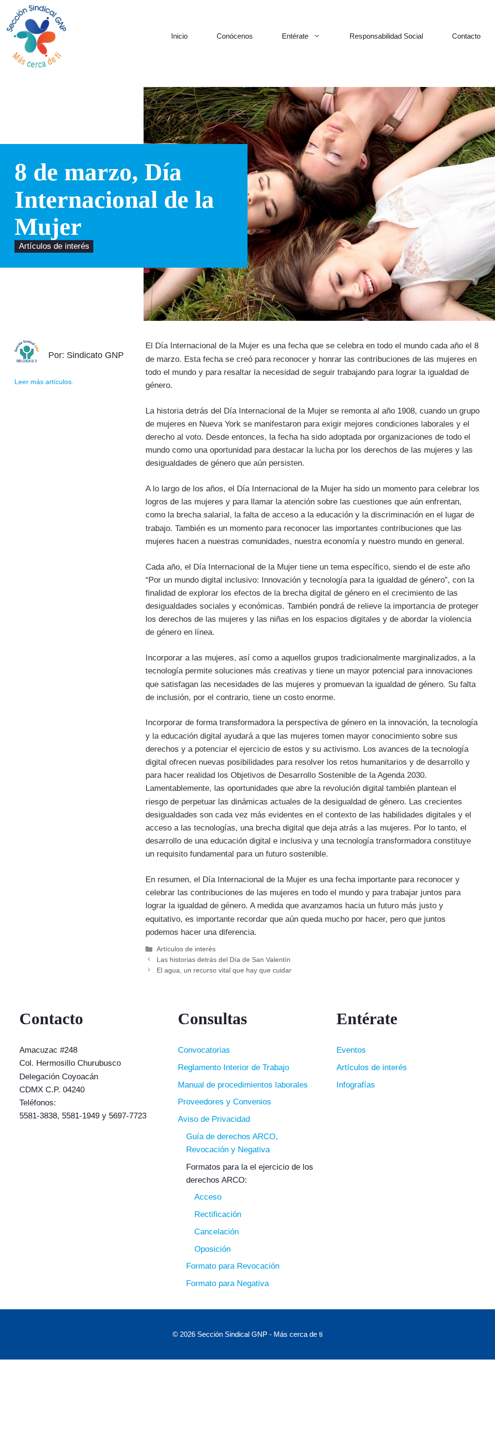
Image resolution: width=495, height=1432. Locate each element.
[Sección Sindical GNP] (36, 36)
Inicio (179, 36)
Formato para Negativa (227, 1283)
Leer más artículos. (44, 382)
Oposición (212, 1249)
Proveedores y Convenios (224, 1101)
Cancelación (216, 1231)
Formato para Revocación (232, 1266)
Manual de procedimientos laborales (243, 1084)
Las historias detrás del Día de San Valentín (224, 959)
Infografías (355, 1084)
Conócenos (235, 36)
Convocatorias (204, 1050)
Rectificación (217, 1214)
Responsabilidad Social (386, 36)
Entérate (295, 36)
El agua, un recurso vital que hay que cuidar (224, 970)
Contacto (466, 36)
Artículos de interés (54, 246)
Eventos (351, 1050)
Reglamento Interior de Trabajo (233, 1067)
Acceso (207, 1197)
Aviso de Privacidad (214, 1119)
